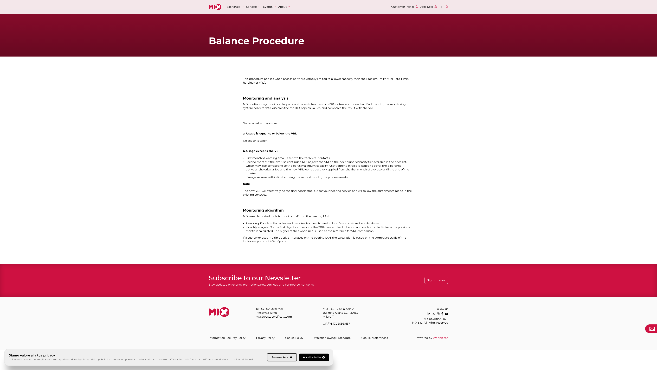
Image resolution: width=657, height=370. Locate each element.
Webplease (440, 338)
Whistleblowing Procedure (332, 338)
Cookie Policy (294, 338)
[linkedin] (429, 314)
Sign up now (436, 280)
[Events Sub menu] (275, 7)
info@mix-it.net (266, 312)
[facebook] (442, 314)
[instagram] (438, 314)
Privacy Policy (265, 338)
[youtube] (446, 314)
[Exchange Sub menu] (242, 7)
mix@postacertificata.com (274, 316)
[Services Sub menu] (259, 7)
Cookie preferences (374, 338)
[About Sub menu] (289, 7)
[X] (433, 314)
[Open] (447, 7)
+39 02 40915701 (272, 309)
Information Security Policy (227, 338)
